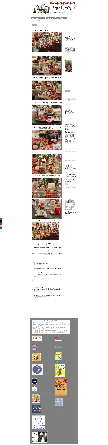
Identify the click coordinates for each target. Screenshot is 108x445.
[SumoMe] (1, 228)
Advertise (57, 18)
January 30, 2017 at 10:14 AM (37, 291)
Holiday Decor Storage (50, 18)
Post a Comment (35, 299)
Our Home (43, 18)
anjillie (35, 262)
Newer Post (34, 314)
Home (33, 18)
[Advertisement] (47, 307)
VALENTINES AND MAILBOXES (53, 256)
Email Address (67, 81)
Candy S (35, 294)
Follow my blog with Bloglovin (58, 347)
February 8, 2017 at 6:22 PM (37, 297)
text (66, 89)
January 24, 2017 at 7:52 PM (37, 284)
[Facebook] (1, 219)
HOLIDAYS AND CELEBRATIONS (38, 256)
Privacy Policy (63, 18)
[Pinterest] (1, 223)
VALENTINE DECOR (46, 256)
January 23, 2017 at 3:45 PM (37, 264)
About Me (37, 18)
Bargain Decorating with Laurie (38, 287)
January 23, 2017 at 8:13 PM (37, 276)
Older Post (61, 314)
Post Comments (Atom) (38, 316)
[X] (1, 221)
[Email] (1, 226)
